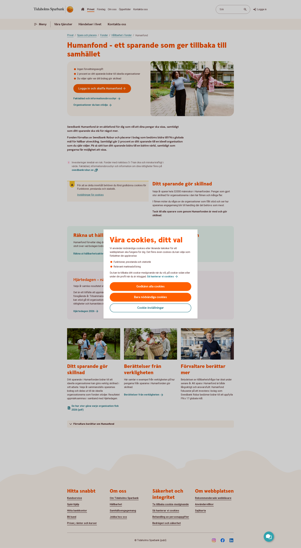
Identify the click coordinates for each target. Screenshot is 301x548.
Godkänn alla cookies (150, 287)
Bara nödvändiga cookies (150, 297)
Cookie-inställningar (150, 308)
